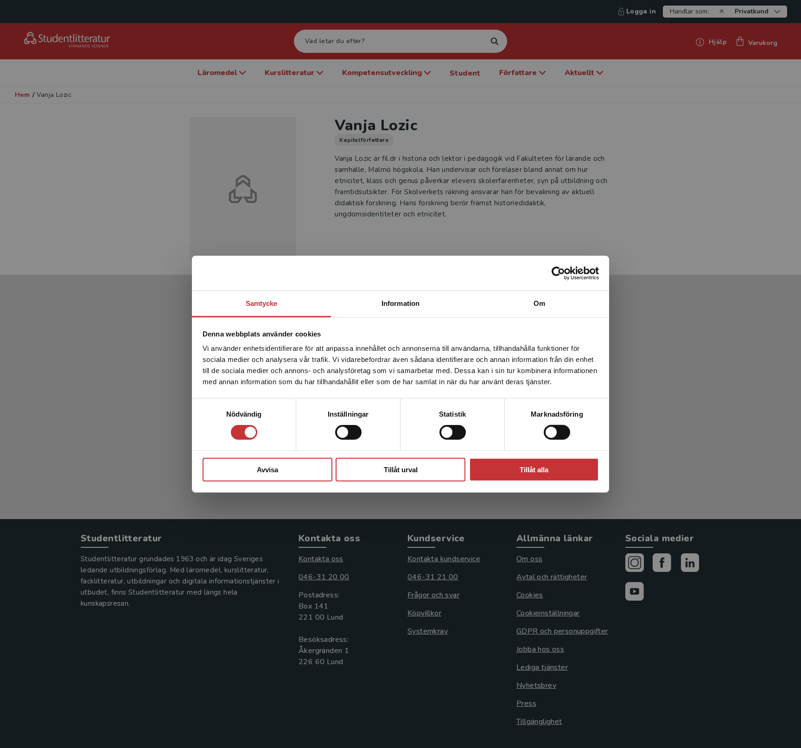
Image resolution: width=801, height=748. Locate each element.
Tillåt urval (401, 470)
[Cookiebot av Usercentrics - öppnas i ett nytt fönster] (558, 273)
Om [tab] (539, 303)
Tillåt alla (534, 470)
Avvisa (267, 470)
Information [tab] (400, 303)
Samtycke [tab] (262, 303)
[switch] (348, 432)
